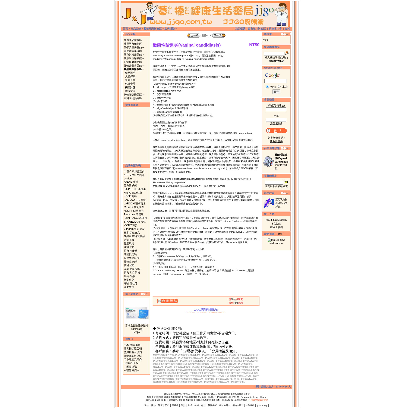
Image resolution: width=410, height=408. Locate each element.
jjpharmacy (262, 405)
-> (134, 69)
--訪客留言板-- (132, 363)
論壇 (160, 405)
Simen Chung (259, 397)
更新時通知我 (282, 161)
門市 (235, 302)
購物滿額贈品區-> (134, 94)
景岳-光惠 (129, 276)
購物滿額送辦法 (133, 355)
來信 (233, 299)
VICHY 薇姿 (131, 225)
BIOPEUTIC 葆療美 (135, 189)
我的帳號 (240, 28)
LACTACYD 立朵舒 (135, 199)
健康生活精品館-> (134, 58)
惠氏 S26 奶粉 (132, 272)
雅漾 (190, 405)
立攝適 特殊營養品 (134, 236)
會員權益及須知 (133, 352)
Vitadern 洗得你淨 (134, 228)
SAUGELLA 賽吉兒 (135, 221)
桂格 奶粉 (129, 265)
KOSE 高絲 (130, 196)
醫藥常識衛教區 (153, 28)
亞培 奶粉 (129, 247)
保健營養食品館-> (134, 65)
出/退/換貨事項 (132, 344)
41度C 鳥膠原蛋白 (134, 171)
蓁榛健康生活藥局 (197, 397)
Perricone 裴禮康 (134, 214)
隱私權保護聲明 (133, 348)
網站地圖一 (224, 405)
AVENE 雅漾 (131, 181)
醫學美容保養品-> (134, 47)
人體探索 (130, 76)
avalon (128, 178)
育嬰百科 (130, 80)
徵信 (203, 405)
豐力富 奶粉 (130, 185)
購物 (153, 405)
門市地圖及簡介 (133, 359)
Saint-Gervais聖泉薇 (135, 218)
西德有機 (129, 239)
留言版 (252, 28)
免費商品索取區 (133, 40)
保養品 (175, 405)
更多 (280, 234)
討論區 (262, 28)
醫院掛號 (212, 405)
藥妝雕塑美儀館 (133, 51)
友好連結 (250, 405)
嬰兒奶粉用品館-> (134, 54)
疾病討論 (169, 28)
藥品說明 (130, 72)
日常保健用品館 (133, 61)
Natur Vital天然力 (134, 210)
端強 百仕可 (130, 283)
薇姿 (183, 405)
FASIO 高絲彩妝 (133, 192)
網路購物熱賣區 (133, 98)
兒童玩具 (129, 243)
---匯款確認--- (131, 366)
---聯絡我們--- (131, 370)
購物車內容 (275, 28)
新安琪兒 (129, 279)
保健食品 (130, 83)
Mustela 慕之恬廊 (134, 207)
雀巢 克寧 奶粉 (132, 268)
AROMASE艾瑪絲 (134, 175)
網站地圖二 (238, 405)
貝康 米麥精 (130, 250)
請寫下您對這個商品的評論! (281, 203)
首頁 (125, 28)
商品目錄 (136, 28)
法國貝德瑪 (130, 254)
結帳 (287, 28)
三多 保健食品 (132, 232)
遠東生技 (129, 287)
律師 (197, 405)
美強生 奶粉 (130, 261)
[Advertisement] (136, 135)
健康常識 (130, 91)
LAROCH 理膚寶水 (135, 203)
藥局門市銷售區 (133, 43)
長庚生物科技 (131, 258)
